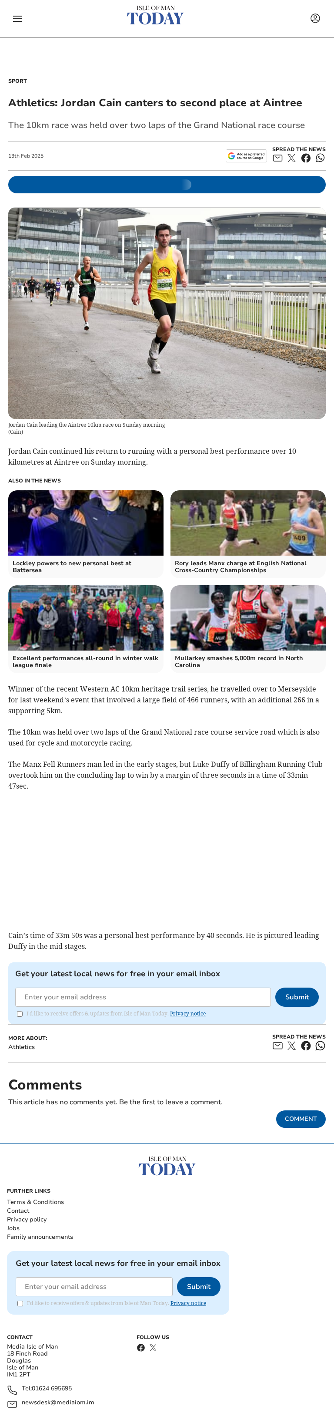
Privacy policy (27, 1219)
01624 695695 (52, 1389)
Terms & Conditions (35, 1202)
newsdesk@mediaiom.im (58, 1403)
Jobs (13, 1228)
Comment (301, 1119)
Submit (297, 997)
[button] (17, 18)
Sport (17, 81)
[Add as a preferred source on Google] (246, 155)
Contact (18, 1211)
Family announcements (40, 1237)
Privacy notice (188, 1013)
